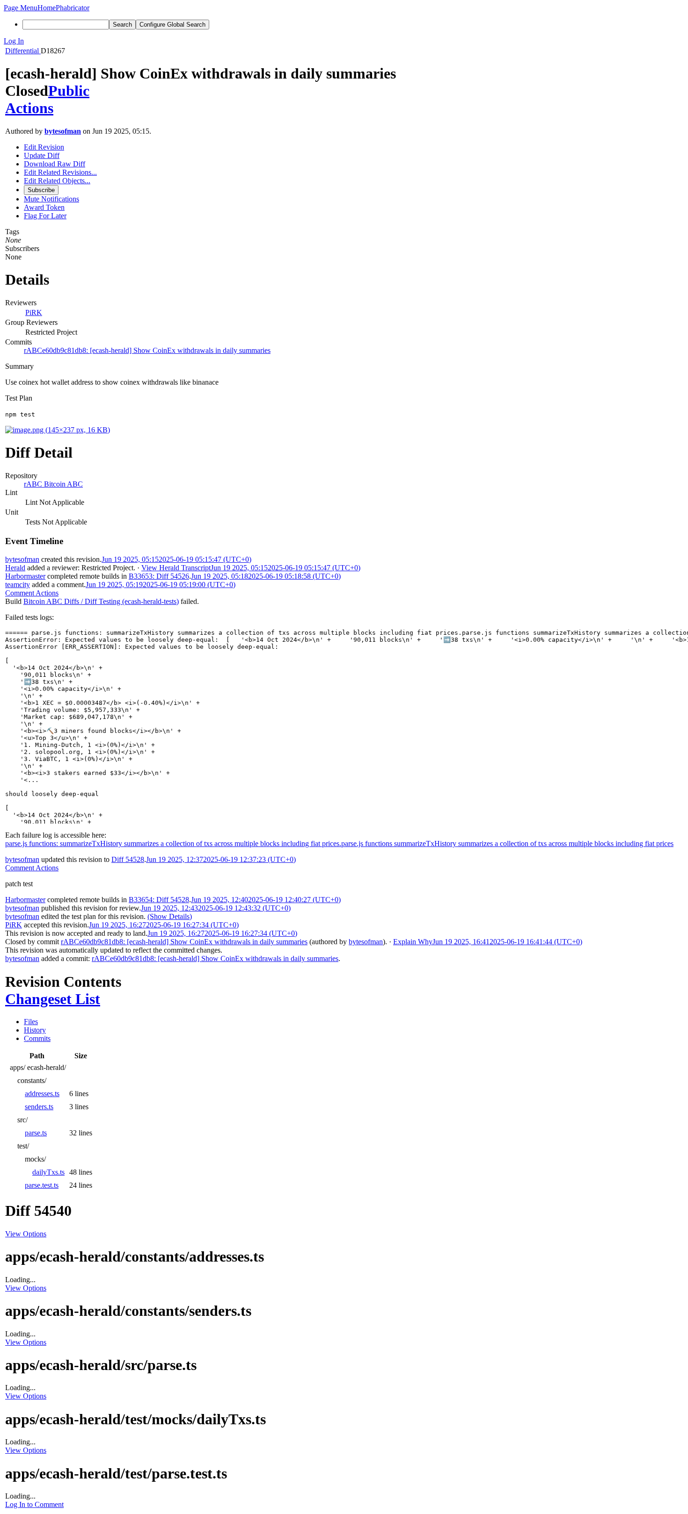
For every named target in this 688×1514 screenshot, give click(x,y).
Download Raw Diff (54, 164)
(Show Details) (169, 916)
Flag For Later (45, 216)
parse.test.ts (42, 1185)
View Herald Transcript (176, 568)
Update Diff (41, 155)
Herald (15, 568)
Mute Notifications (51, 199)
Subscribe (41, 190)
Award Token (44, 207)
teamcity (17, 584)
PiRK (33, 312)
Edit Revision (44, 147)
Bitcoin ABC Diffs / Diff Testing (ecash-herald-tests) (101, 601)
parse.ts (36, 1133)
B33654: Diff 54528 (159, 900)
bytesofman (62, 131)
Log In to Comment (34, 1504)
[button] (20, 8)
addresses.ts (42, 1094)
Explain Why (412, 942)
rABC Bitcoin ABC (53, 484)
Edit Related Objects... (57, 181)
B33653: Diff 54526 (159, 576)
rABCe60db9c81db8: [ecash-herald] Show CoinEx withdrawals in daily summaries (147, 350)
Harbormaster (25, 576)
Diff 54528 (127, 859)
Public (68, 90)
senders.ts (39, 1107)
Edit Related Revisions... (60, 172)
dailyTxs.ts (48, 1172)
